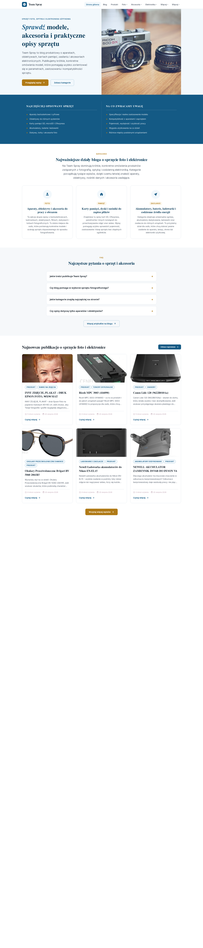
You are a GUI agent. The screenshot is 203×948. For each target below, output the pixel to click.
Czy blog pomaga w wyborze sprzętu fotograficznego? (79, 287)
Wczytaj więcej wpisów (100, 512)
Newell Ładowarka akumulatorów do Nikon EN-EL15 (100, 469)
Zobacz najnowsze (168, 347)
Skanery (151, 387)
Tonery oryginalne (103, 387)
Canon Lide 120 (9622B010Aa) (150, 393)
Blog (105, 4)
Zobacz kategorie (62, 82)
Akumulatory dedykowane (148, 461)
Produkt (114, 4)
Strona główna (92, 4)
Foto (124, 4)
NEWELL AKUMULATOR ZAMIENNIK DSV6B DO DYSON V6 (155, 469)
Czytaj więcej (31, 419)
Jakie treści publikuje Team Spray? (68, 276)
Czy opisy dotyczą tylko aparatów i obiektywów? (76, 311)
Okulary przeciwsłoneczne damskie (45, 461)
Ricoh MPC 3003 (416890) (94, 393)
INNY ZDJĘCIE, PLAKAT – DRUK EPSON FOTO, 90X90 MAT (46, 395)
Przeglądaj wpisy (33, 82)
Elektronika (150, 4)
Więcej (164, 4)
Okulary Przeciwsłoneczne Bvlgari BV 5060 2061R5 (47, 473)
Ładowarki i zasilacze (92, 461)
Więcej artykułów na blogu (100, 323)
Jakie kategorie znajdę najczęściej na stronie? (75, 299)
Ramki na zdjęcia (47, 387)
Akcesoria (135, 4)
